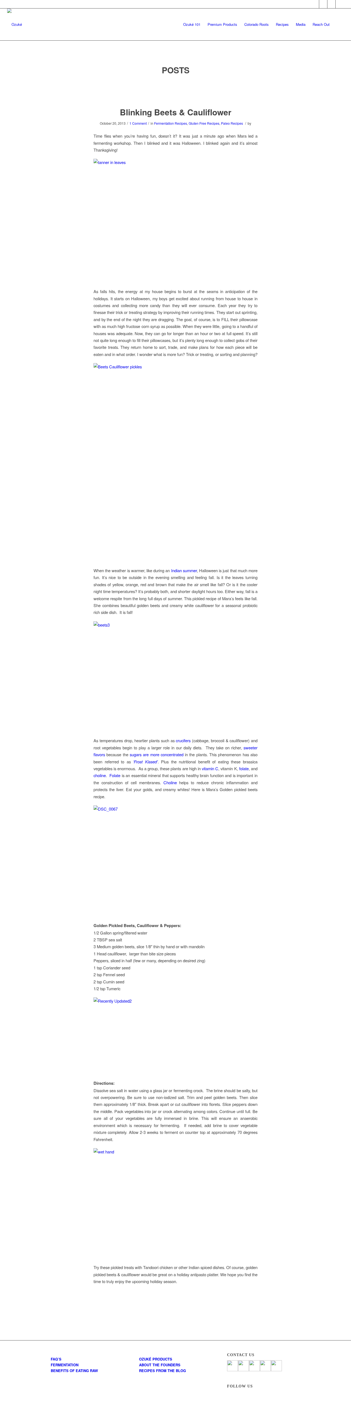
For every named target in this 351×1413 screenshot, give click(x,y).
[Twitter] (323, 4)
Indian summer (184, 570)
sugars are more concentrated (156, 754)
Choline (170, 782)
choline (100, 775)
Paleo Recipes (232, 123)
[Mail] (340, 4)
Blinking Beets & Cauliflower (175, 112)
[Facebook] (315, 4)
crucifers (183, 740)
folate (244, 768)
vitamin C (210, 768)
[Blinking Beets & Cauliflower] (176, 91)
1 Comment (138, 123)
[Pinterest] (331, 4)
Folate (114, 775)
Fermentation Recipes (170, 123)
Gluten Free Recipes (204, 123)
